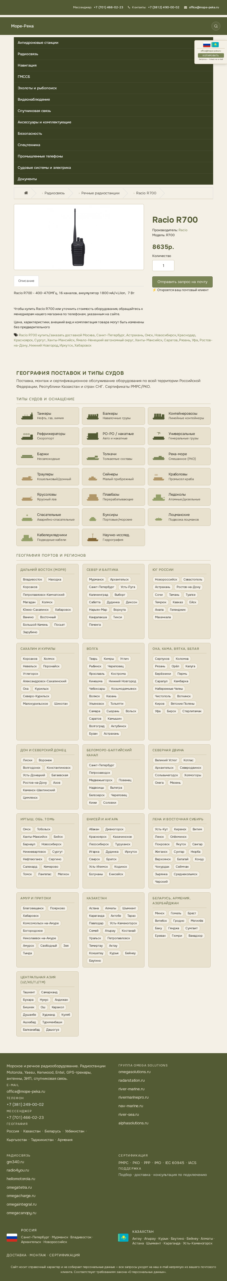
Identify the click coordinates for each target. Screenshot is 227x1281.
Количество (161, 256)
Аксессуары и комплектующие (44, 122)
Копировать (211, 55)
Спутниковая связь (34, 110)
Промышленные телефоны (40, 156)
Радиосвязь (28, 54)
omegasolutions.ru (134, 1071)
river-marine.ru (131, 1088)
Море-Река (22, 26)
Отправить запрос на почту (182, 281)
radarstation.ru (131, 1080)
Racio (183, 230)
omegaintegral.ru (22, 1204)
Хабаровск (82, 345)
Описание (26, 281)
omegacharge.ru (21, 1195)
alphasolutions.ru (133, 1122)
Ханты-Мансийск (60, 340)
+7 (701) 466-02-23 (25, 1117)
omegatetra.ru (19, 1187)
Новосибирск (165, 335)
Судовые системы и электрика (44, 167)
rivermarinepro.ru (133, 1097)
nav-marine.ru (130, 1105)
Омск (149, 335)
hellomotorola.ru (21, 1178)
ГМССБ (24, 76)
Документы (27, 179)
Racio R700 (146, 193)
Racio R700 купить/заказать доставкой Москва (57, 335)
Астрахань (134, 335)
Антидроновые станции (38, 42)
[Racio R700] (79, 237)
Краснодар (186, 335)
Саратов (171, 340)
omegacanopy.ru (21, 1212)
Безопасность (30, 133)
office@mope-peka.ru (211, 51)
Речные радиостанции (100, 193)
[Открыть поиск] (215, 26)
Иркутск (66, 345)
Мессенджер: (98, 7)
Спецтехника (29, 144)
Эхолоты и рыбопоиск (37, 88)
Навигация (27, 65)
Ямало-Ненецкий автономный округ (104, 340)
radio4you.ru (18, 1170)
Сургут (40, 340)
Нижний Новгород (43, 345)
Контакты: (155, 7)
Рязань (184, 340)
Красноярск (23, 340)
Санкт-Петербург (110, 335)
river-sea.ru (128, 1114)
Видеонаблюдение (34, 99)
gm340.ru (15, 1161)
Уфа (195, 340)
